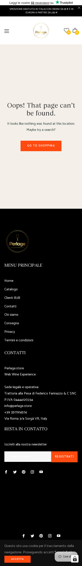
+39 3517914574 (15, 412)
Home (8, 281)
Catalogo (11, 289)
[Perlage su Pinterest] (23, 472)
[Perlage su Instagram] (32, 472)
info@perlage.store (18, 406)
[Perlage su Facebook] (6, 472)
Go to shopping (41, 146)
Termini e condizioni (18, 340)
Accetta (17, 559)
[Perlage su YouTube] (41, 472)
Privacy (9, 332)
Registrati (64, 456)
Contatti (10, 306)
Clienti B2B (12, 298)
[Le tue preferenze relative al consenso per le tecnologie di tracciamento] (75, 558)
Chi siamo (11, 315)
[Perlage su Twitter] (15, 472)
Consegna (11, 323)
